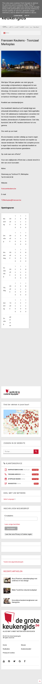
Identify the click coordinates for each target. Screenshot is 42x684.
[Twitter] (14, 661)
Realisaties (6, 649)
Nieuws (23, 645)
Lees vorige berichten (12, 524)
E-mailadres (9, 516)
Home (5, 645)
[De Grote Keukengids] (21, 21)
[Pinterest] (9, 661)
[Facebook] (24, 661)
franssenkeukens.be (8, 189)
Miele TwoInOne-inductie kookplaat (24, 590)
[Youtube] (4, 661)
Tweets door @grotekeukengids (13, 562)
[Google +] (20, 661)
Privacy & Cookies (9, 653)
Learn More (18, 15)
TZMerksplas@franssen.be (11, 200)
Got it (27, 15)
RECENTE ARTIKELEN (12, 571)
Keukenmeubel (26, 649)
